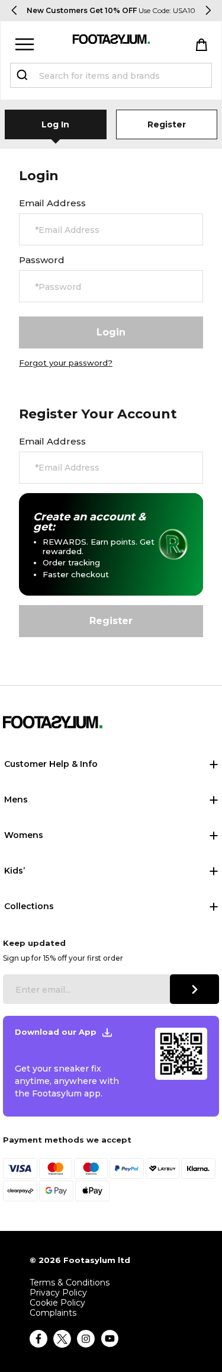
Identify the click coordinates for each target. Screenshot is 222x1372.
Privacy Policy (58, 1293)
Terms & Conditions (70, 1283)
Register (166, 124)
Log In (55, 124)
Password (42, 260)
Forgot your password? (65, 362)
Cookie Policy (57, 1303)
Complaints (53, 1313)
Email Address (52, 203)
